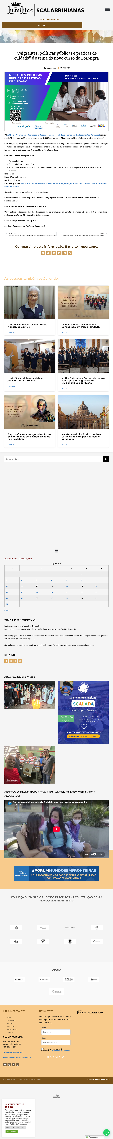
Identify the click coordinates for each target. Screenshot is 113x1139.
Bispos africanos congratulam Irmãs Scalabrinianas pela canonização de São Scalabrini (29, 436)
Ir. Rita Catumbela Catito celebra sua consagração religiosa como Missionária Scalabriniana (83, 380)
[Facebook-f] (6, 661)
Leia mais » (12, 332)
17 (7, 592)
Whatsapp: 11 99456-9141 (13, 1052)
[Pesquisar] (106, 459)
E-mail (44, 1038)
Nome (44, 1027)
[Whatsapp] (20, 661)
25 (22, 598)
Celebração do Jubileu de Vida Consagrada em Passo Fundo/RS (80, 325)
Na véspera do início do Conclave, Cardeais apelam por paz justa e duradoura (81, 436)
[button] (107, 9)
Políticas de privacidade (60, 1051)
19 (37, 592)
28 (67, 598)
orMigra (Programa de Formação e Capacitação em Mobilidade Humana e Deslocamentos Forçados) (53, 135)
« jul (6, 610)
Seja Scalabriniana (49, 20)
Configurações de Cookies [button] (15, 1127)
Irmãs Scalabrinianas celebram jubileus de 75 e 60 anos (26, 379)
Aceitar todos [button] (11, 1131)
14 (67, 586)
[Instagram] (11, 661)
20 (52, 592)
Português (93, 1137)
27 (52, 598)
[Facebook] (5, 1064)
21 (66, 592)
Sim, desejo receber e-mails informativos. (55, 1049)
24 (7, 598)
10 (7, 586)
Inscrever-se (56, 1057)
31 (7, 604)
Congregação (49, 68)
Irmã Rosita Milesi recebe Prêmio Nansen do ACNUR (27, 325)
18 (22, 592)
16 (96, 586)
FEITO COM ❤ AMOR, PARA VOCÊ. (98, 1079)
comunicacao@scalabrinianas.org (17, 1057)
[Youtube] (15, 661)
